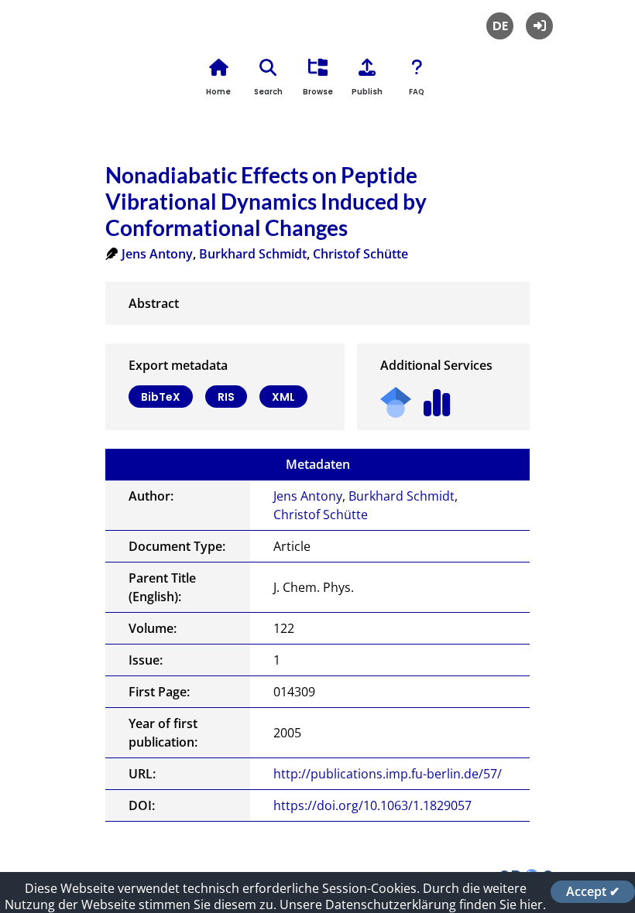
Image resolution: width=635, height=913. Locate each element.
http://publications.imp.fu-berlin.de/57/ (387, 773)
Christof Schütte (360, 253)
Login (539, 25)
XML (283, 397)
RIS (226, 397)
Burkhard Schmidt (253, 253)
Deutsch (499, 25)
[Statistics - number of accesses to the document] (437, 397)
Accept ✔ (593, 891)
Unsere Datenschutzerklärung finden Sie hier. (413, 904)
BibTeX (160, 397)
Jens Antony (157, 253)
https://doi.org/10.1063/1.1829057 (372, 805)
